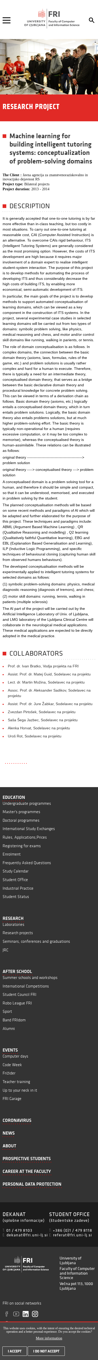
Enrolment (12, 854)
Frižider (9, 1073)
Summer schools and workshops (30, 977)
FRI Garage (12, 1098)
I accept (14, 1351)
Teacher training (16, 1081)
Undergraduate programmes (27, 803)
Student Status (16, 896)
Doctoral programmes (21, 820)
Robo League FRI (17, 1003)
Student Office (15, 879)
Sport (7, 1011)
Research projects (18, 932)
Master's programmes (21, 811)
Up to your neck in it (20, 1090)
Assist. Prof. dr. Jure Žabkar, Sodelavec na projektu (50, 704)
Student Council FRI (19, 994)
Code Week (12, 1064)
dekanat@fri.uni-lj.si (27, 1234)
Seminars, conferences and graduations (36, 941)
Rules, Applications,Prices (25, 837)
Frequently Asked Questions (27, 862)
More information (49, 1338)
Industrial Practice (18, 888)
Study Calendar (15, 871)
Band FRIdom (14, 1019)
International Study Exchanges (29, 828)
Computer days (15, 1056)
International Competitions (26, 986)
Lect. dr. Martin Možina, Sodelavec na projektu (46, 682)
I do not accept (46, 1351)
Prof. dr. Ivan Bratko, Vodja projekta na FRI (43, 666)
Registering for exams (22, 845)
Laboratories (13, 924)
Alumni (9, 1028)
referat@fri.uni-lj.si (72, 1234)
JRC (5, 949)
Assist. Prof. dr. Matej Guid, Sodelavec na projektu (49, 674)
